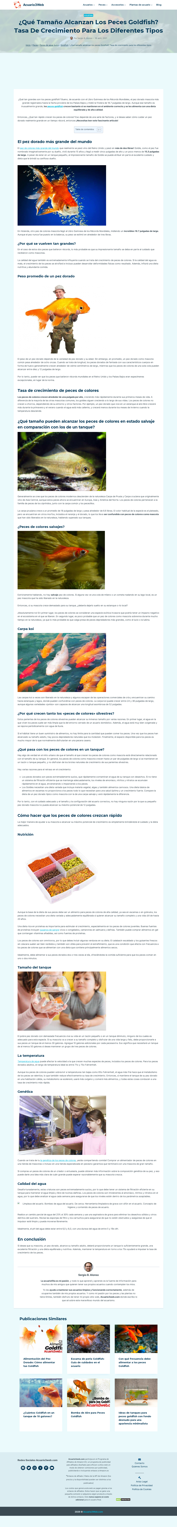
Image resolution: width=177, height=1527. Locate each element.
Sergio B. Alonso (88, 1274)
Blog (158, 4)
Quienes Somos (140, 1466)
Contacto (139, 1463)
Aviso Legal (142, 1481)
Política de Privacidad (142, 1485)
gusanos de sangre (49, 930)
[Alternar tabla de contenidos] (98, 130)
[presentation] (41, 1339)
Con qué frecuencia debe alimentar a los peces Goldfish (135, 1362)
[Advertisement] (88, 71)
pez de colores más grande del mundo (39, 148)
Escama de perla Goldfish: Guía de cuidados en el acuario (87, 1362)
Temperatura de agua (28, 1061)
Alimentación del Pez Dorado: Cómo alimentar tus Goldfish (39, 1362)
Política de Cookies (141, 1489)
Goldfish (88, 15)
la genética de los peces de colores (58, 1160)
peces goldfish (55, 106)
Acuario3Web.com (93, 1512)
